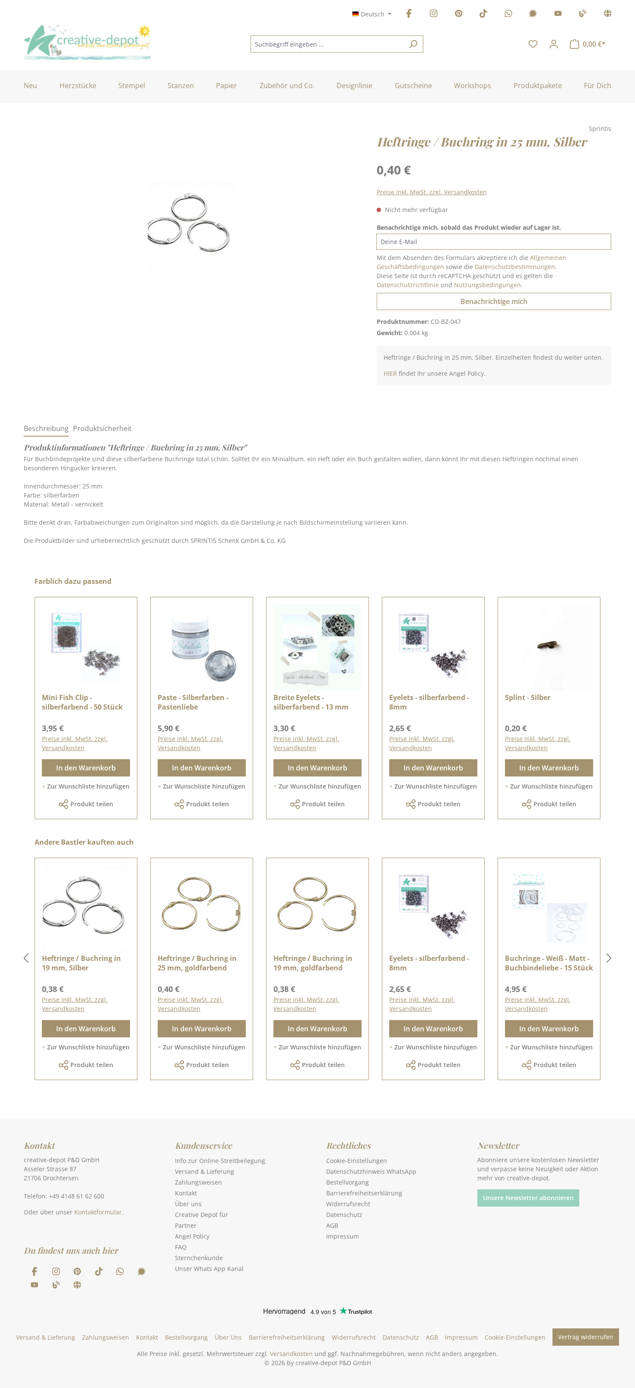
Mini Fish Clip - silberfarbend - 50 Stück (82, 702)
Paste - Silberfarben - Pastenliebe (193, 702)
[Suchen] (413, 44)
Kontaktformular (98, 1212)
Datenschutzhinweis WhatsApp (371, 1171)
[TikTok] (483, 15)
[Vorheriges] (25, 958)
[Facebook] (409, 15)
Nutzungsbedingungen (487, 285)
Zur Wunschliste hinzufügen (88, 786)
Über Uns (228, 1337)
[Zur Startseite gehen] (87, 42)
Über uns (188, 1204)
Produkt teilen (91, 804)
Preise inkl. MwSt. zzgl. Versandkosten (432, 192)
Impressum (342, 1236)
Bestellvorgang (347, 1182)
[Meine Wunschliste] (533, 44)
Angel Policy (192, 1236)
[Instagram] (434, 15)
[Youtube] (558, 15)
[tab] (46, 429)
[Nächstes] (609, 958)
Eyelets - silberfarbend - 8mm (429, 702)
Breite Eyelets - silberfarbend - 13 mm (311, 702)
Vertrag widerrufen (585, 1337)
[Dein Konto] (553, 44)
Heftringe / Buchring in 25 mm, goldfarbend (197, 963)
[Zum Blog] (583, 15)
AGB (332, 1225)
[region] (191, 234)
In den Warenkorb (86, 768)
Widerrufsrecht (348, 1204)
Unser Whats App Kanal (209, 1268)
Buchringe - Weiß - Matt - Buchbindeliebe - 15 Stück (549, 963)
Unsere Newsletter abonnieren (528, 1198)
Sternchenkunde (199, 1258)
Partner (186, 1225)
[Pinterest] (459, 15)
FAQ (181, 1247)
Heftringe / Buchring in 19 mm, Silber (81, 963)
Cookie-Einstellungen (356, 1161)
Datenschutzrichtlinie (408, 285)
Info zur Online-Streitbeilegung (220, 1161)
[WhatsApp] (508, 15)
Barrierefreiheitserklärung (364, 1193)
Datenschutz (344, 1215)
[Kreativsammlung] (608, 15)
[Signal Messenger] (533, 15)
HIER (390, 373)
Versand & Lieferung (204, 1171)
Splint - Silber (527, 697)
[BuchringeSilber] (191, 225)
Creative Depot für (201, 1215)
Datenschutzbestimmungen (515, 267)
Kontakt (186, 1193)
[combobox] (327, 44)
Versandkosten (291, 1354)
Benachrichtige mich (493, 301)
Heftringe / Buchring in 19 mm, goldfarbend (312, 963)
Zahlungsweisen (198, 1182)
